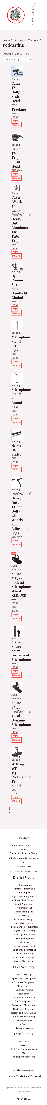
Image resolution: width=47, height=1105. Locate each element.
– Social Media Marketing (23, 949)
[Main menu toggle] (40, 15)
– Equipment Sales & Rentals (23, 926)
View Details (15, 122)
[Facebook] (17, 1099)
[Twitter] (21, 1099)
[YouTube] (29, 1099)
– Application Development (23, 978)
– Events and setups (23, 919)
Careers (23, 1045)
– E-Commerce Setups (23, 957)
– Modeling (23, 942)
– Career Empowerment (23, 946)
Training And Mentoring (24, 1056)
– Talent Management (23, 938)
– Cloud (23, 1024)
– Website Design (23, 974)
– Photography (23, 885)
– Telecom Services (23, 1028)
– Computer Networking (23, 1016)
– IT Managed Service (23, 1020)
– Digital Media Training (23, 930)
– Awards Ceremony (23, 923)
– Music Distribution (24, 961)
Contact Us (23, 1041)
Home (6, 40)
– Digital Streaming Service (23, 896)
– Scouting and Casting (23, 934)
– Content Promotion (23, 953)
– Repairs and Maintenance (23, 1005)
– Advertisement (23, 907)
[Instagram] (25, 1099)
